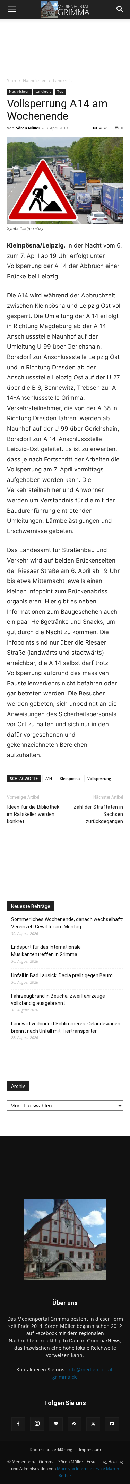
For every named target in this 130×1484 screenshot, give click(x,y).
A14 (48, 778)
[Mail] (56, 1424)
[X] (93, 1424)
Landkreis (62, 80)
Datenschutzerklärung (50, 1449)
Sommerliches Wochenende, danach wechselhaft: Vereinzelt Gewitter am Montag (67, 923)
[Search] (120, 9)
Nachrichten (34, 80)
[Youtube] (112, 1424)
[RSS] (74, 1424)
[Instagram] (37, 1424)
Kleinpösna (70, 778)
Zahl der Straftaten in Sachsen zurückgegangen (98, 814)
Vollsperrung (99, 778)
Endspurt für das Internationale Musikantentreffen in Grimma (46, 950)
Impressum (90, 1449)
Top (60, 91)
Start (11, 80)
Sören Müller (28, 128)
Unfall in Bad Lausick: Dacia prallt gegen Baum (62, 975)
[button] (12, 9)
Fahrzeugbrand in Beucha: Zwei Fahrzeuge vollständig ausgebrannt (58, 999)
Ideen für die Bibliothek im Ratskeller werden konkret (33, 814)
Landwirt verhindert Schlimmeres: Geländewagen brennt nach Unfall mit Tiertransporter (65, 1027)
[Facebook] (18, 1424)
